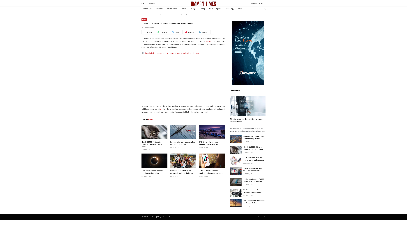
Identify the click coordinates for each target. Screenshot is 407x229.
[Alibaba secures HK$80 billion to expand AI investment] (248, 106)
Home (143, 3)
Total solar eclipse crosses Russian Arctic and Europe (152, 172)
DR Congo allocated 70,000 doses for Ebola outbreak (253, 180)
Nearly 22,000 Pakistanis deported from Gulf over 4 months (151, 144)
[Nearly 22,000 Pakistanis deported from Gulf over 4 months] (154, 132)
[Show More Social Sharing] (212, 32)
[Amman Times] (203, 3)
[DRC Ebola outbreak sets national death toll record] (212, 132)
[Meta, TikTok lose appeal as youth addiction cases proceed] (212, 161)
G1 (161, 109)
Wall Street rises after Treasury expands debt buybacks (252, 191)
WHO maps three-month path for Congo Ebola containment (254, 202)
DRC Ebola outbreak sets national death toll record (208, 143)
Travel (239, 9)
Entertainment (172, 9)
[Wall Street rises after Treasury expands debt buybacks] (236, 193)
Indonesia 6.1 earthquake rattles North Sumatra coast (182, 143)
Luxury (202, 9)
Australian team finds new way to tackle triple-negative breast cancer (254, 159)
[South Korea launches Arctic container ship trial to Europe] (236, 139)
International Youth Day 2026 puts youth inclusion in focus (181, 172)
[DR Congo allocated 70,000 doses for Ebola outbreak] (236, 182)
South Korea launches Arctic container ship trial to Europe (254, 137)
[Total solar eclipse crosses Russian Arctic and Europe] (154, 161)
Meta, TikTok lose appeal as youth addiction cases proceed (211, 172)
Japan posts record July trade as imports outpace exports (253, 170)
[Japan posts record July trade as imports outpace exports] (236, 171)
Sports (218, 9)
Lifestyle (193, 9)
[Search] (264, 8)
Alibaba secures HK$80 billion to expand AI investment (247, 120)
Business (159, 9)
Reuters (209, 41)
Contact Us (151, 3)
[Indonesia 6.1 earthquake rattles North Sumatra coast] (183, 132)
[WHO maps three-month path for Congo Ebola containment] (236, 203)
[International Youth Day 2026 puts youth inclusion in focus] (183, 161)
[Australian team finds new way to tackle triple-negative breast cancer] (236, 160)
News (211, 9)
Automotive (147, 9)
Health (183, 9)
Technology (229, 9)
